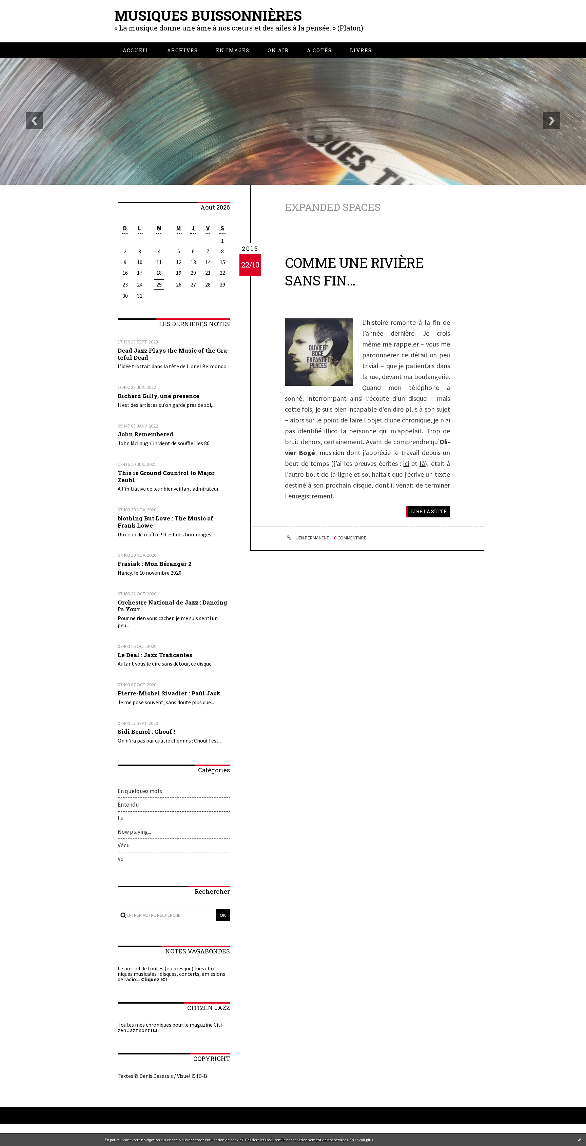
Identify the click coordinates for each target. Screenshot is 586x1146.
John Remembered (145, 434)
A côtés (319, 50)
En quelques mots (140, 791)
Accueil (136, 50)
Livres (361, 50)
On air (278, 50)
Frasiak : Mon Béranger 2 (155, 564)
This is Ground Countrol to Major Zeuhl (166, 476)
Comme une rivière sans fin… (354, 271)
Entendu (128, 804)
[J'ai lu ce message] (579, 1139)
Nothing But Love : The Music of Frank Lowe (165, 521)
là (422, 463)
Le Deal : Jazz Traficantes (155, 655)
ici (406, 463)
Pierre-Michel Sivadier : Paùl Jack (169, 693)
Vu (121, 859)
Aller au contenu (27, 14)
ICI (154, 1030)
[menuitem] (136, 50)
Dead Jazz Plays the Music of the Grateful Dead (173, 354)
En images (233, 50)
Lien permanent (312, 538)
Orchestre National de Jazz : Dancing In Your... (172, 605)
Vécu (124, 845)
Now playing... (134, 831)
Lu (121, 818)
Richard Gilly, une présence (158, 396)
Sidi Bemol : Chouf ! (146, 731)
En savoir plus (361, 1139)
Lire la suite (429, 511)
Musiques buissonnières (208, 15)
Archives (182, 50)
